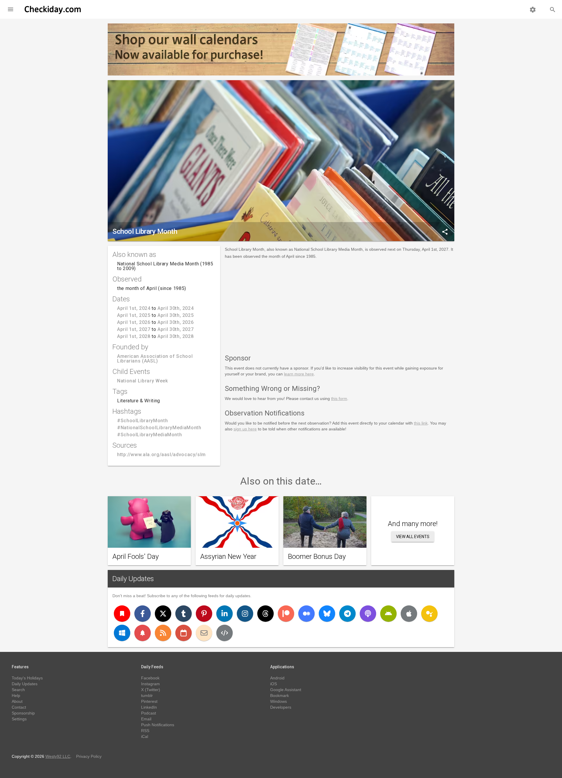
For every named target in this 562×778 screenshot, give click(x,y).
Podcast (148, 713)
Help (16, 695)
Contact (19, 707)
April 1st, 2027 (133, 329)
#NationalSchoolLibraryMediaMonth (159, 427)
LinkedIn (149, 707)
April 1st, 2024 (133, 308)
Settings (19, 719)
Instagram (150, 683)
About (17, 701)
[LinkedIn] (224, 613)
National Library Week (142, 381)
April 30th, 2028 (175, 336)
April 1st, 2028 (133, 336)
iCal (144, 736)
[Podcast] (368, 613)
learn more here (299, 374)
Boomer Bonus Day (317, 556)
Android (277, 678)
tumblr (147, 695)
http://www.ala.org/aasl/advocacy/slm (161, 454)
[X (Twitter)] (163, 613)
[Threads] (265, 613)
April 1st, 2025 (133, 315)
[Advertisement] (339, 305)
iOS (273, 683)
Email (146, 719)
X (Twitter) (150, 689)
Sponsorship (23, 713)
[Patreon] (286, 613)
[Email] (204, 633)
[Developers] (224, 633)
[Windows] (122, 633)
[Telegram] (347, 613)
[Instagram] (245, 613)
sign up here (245, 429)
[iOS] (409, 613)
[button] (11, 9)
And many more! (413, 524)
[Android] (388, 613)
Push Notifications (157, 724)
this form (339, 398)
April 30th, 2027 (175, 329)
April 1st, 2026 (133, 322)
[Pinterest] (204, 613)
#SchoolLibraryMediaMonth (149, 434)
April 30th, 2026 (175, 322)
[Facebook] (142, 613)
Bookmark (279, 695)
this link (421, 423)
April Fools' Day (135, 556)
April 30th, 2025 (175, 315)
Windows (278, 701)
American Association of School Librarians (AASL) (155, 358)
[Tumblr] (183, 613)
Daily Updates (133, 579)
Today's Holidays (27, 678)
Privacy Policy (89, 756)
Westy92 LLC (57, 756)
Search (18, 689)
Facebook (150, 678)
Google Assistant (285, 689)
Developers (280, 707)
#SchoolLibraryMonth (142, 420)
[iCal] (183, 633)
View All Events (412, 536)
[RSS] (163, 633)
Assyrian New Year (228, 556)
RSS (145, 730)
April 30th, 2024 (175, 308)
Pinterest (149, 701)
